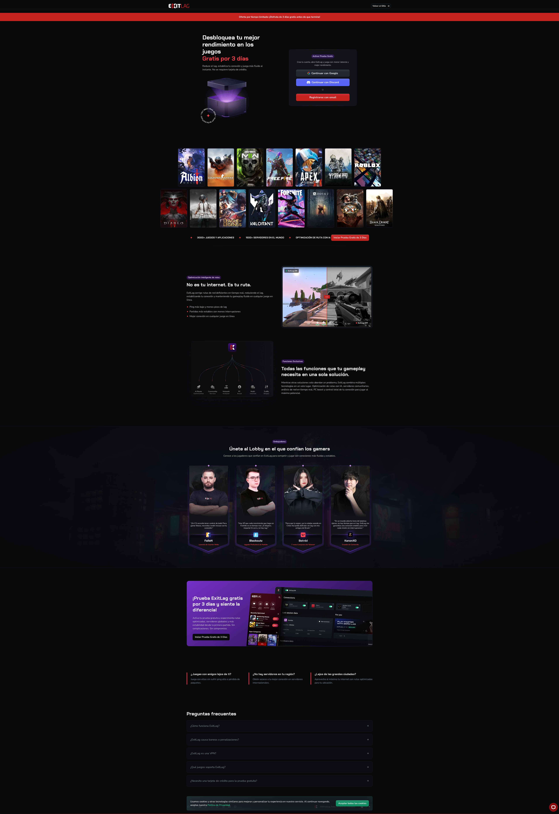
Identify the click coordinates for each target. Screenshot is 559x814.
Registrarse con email (322, 97)
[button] (280, 726)
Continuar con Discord (325, 82)
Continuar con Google (324, 73)
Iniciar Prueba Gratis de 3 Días (350, 237)
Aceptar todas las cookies (352, 803)
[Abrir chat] (553, 807)
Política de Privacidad (219, 805)
